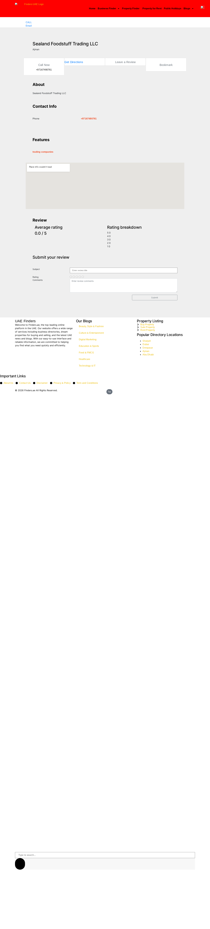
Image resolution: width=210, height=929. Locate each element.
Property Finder (131, 8)
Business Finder (107, 8)
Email (29, 26)
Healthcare (84, 359)
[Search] (20, 864)
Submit (154, 297)
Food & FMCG (86, 352)
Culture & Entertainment (91, 333)
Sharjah (147, 341)
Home (92, 8)
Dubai (146, 344)
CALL (29, 22)
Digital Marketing (87, 339)
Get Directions (73, 62)
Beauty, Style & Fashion (91, 326)
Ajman (146, 351)
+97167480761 (89, 118)
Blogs (187, 8)
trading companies (43, 152)
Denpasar (148, 348)
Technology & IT (87, 365)
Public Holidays (172, 8)
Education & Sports (89, 346)
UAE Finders (25, 321)
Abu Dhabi (148, 354)
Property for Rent (152, 8)
